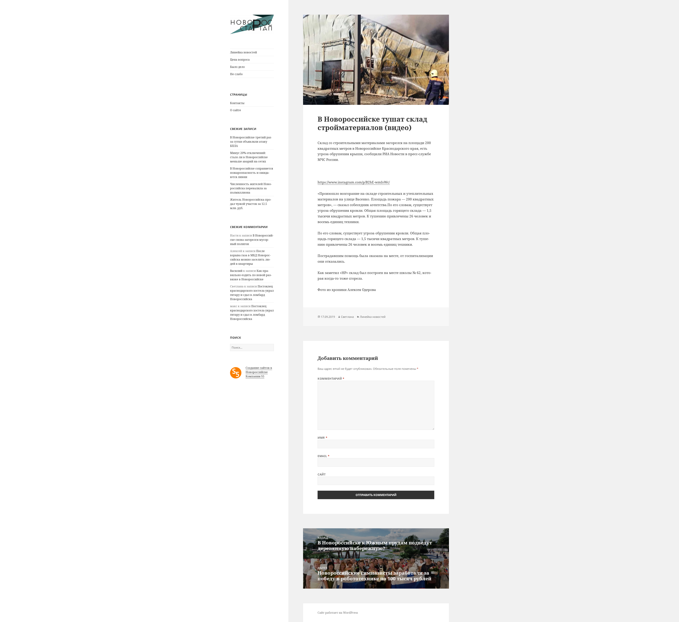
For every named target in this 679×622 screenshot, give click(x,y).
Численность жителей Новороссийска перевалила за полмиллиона (251, 188)
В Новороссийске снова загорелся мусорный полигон (251, 239)
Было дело (237, 67)
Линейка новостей (243, 52)
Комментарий (331, 379)
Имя (322, 438)
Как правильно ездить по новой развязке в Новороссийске (251, 275)
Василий (236, 271)
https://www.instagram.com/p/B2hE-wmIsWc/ (354, 182)
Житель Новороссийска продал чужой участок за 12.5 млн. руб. (250, 204)
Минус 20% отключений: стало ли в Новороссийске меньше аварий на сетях (249, 157)
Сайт (322, 474)
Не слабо (236, 74)
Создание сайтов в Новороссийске (259, 370)
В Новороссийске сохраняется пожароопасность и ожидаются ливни (251, 173)
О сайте (235, 110)
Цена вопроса (240, 60)
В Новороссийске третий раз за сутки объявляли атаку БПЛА (250, 141)
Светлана (347, 317)
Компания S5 (255, 376)
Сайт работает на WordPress (338, 613)
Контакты (237, 103)
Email (323, 456)
